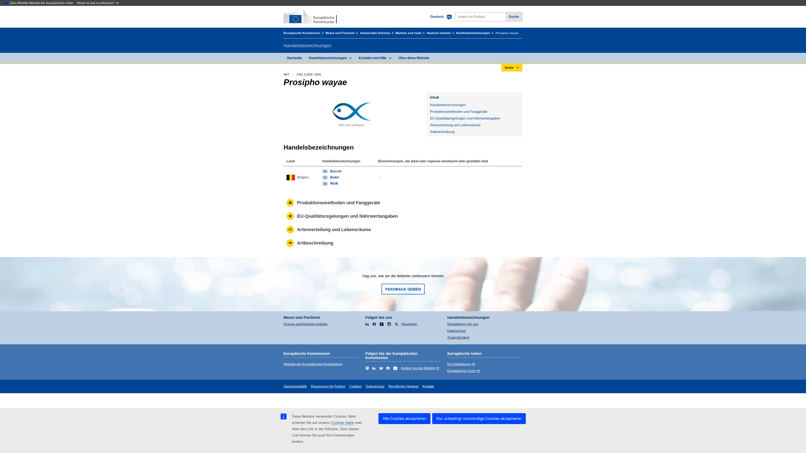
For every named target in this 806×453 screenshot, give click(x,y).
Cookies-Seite (342, 422)
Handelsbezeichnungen (473, 33)
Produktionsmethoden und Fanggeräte (458, 111)
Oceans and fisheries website (305, 324)
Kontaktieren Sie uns (462, 324)
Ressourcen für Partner (328, 386)
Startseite (294, 58)
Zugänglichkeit (458, 337)
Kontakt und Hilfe (372, 58)
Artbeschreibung (442, 132)
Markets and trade (408, 33)
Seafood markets (439, 33)
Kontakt (428, 386)
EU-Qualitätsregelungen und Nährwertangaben (465, 118)
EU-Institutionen (459, 364)
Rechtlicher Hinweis (404, 386)
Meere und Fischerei (340, 33)
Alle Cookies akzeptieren (404, 418)
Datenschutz (456, 331)
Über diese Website (414, 58)
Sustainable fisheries (375, 33)
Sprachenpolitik (295, 386)
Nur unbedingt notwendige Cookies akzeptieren (479, 418)
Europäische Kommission (302, 33)
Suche (514, 16)
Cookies (355, 386)
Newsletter (409, 324)
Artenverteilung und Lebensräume (455, 125)
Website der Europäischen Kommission (313, 364)
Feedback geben (403, 289)
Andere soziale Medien (418, 368)
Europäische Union (461, 371)
